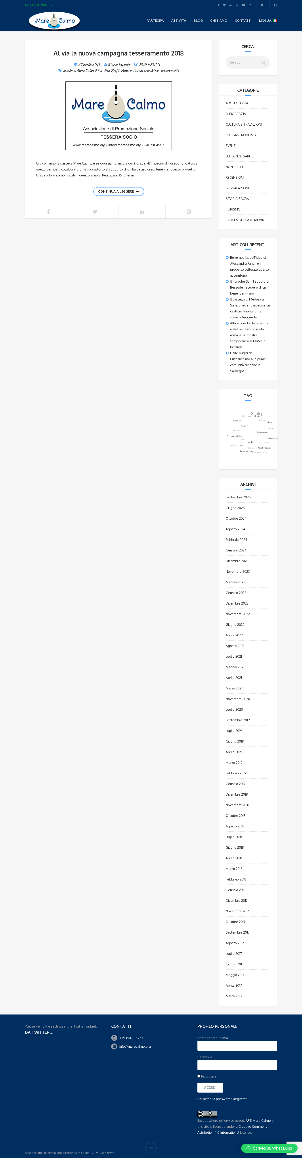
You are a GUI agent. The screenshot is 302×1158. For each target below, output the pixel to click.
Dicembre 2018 (237, 794)
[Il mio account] (262, 5)
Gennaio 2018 (236, 890)
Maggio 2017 (235, 975)
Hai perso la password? (214, 1099)
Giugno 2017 (235, 964)
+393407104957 (131, 1038)
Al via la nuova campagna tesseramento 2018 (119, 53)
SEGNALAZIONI (237, 188)
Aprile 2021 (234, 678)
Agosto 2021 (235, 646)
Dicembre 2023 (237, 561)
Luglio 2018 (234, 837)
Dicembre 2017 (237, 900)
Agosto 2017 (235, 943)
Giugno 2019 (235, 741)
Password (204, 1057)
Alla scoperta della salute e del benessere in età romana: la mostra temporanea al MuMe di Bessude (249, 335)
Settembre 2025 (238, 497)
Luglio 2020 (234, 709)
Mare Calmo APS (89, 70)
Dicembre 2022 (237, 603)
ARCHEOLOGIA (237, 103)
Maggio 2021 (235, 667)
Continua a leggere (116, 191)
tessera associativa (146, 70)
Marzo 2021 (234, 688)
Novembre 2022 (238, 614)
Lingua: (266, 20)
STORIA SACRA (237, 199)
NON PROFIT (149, 64)
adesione (69, 70)
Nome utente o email (213, 1038)
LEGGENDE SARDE (239, 156)
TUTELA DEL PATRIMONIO (246, 220)
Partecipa (155, 20)
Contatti (243, 20)
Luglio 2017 (234, 953)
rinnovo (126, 70)
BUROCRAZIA (236, 114)
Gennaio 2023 (236, 593)
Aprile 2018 (234, 858)
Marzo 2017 (234, 996)
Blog (198, 20)
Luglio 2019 (234, 731)
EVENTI (231, 146)
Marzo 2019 (234, 762)
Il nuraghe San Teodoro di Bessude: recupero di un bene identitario (249, 287)
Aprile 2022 (234, 635)
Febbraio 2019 (236, 773)
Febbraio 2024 (236, 540)
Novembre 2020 (238, 699)
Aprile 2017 (234, 985)
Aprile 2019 (234, 752)
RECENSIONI (235, 177)
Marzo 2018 (234, 869)
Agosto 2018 (235, 826)
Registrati (240, 1099)
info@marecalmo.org (135, 1046)
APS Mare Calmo (258, 1120)
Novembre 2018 (237, 805)
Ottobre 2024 (236, 518)
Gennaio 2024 (236, 550)
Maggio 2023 (235, 582)
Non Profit (111, 70)
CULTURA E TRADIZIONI (244, 124)
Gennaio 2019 (236, 784)
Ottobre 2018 (236, 815)
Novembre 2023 (238, 571)
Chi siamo (218, 20)
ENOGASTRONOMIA (241, 135)
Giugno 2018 (235, 847)
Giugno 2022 (235, 624)
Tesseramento (169, 70)
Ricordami (208, 1076)
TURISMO (233, 209)
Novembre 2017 (237, 911)
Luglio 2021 (234, 656)
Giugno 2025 (235, 508)
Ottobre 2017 (235, 922)
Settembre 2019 (238, 720)
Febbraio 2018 (236, 879)
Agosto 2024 (235, 529)
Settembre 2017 (238, 932)
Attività (178, 20)
